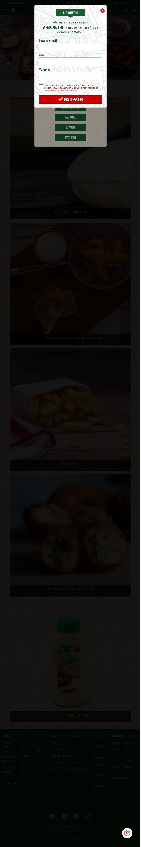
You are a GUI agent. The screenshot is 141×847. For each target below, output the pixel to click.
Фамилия (45, 69)
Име (41, 55)
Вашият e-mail (48, 40)
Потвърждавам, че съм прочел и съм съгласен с (71, 87)
